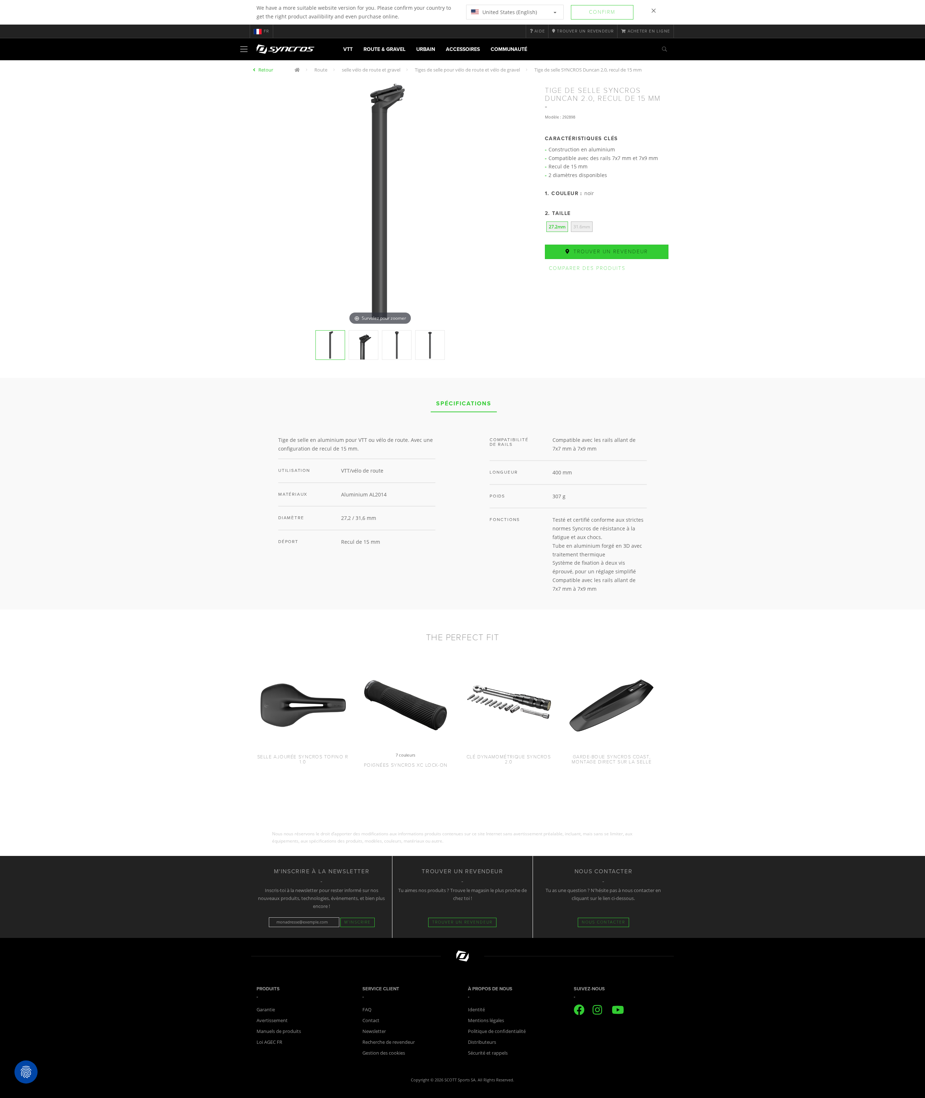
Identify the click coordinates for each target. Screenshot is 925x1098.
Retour (265, 69)
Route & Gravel (384, 49)
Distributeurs (482, 1042)
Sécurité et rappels (488, 1053)
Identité (476, 1009)
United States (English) (509, 12)
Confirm (602, 12)
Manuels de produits (279, 1031)
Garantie (266, 1009)
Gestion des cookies (383, 1053)
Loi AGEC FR (269, 1042)
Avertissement (272, 1020)
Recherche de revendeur (388, 1042)
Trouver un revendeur (609, 252)
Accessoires (463, 49)
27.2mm (557, 227)
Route (320, 69)
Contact (370, 1020)
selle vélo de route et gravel (371, 69)
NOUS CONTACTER (603, 922)
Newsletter (374, 1031)
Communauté (509, 49)
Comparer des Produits (587, 268)
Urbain (425, 49)
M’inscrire (357, 922)
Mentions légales (486, 1020)
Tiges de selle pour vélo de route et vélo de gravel (467, 69)
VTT (348, 49)
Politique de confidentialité (497, 1031)
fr (266, 31)
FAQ (366, 1009)
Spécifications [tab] (463, 403)
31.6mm (581, 227)
